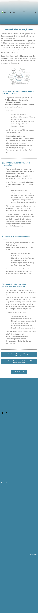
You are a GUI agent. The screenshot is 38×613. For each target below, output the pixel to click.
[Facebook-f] (33, 12)
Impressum (33, 554)
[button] (24, 12)
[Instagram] (35, 12)
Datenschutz (5, 483)
